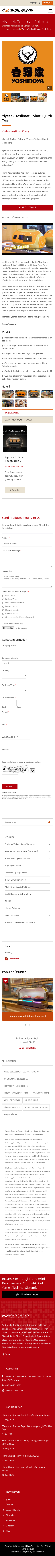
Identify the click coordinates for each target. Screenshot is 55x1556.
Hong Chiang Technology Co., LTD (34, 1546)
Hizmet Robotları (13, 908)
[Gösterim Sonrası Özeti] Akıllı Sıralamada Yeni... (26, 1415)
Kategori (16, 29)
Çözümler (10, 1515)
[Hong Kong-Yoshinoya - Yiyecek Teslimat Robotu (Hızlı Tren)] (21, 394)
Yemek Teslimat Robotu (38, 1244)
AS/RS (8, 901)
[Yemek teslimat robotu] (24, 99)
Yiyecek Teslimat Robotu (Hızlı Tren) (36, 29)
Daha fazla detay (27, 1047)
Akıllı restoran (12, 1100)
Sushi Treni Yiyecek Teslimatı (18, 858)
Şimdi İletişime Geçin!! (27, 1295)
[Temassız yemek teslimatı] (42, 97)
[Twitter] (6, 1354)
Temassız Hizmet (41, 1093)
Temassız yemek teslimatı (16, 1086)
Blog (8, 1531)
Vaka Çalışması (12, 915)
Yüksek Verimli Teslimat (16, 1093)
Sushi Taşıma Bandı (28, 1248)
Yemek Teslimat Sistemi (13, 1248)
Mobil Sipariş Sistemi (13, 1251)
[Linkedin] (9, 1354)
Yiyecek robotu (12, 1107)
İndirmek (14, 958)
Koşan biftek (10, 1115)
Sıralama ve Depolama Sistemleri (20, 844)
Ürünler (9, 1505)
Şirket (8, 1499)
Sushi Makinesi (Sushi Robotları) (20, 922)
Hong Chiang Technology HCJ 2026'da (21, 1455)
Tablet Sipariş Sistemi (28, 1251)
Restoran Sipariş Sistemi (16, 873)
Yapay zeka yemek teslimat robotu (21, 1072)
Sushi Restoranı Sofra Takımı (18, 894)
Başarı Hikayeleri (13, 1510)
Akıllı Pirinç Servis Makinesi (18, 887)
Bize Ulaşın (9, 1254)
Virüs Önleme (31, 1100)
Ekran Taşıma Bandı (43, 1248)
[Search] (49, 822)
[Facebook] (3, 1354)
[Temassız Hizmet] (15, 97)
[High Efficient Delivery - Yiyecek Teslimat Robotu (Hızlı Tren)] (47, 394)
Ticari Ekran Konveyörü (16, 880)
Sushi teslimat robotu (36, 1107)
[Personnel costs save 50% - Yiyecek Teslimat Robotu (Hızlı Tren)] (8, 403)
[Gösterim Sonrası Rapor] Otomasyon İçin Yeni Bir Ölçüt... (27, 1428)
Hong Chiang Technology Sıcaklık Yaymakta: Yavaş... (23, 1469)
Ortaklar (10, 1526)
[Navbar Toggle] (50, 10)
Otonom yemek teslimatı (16, 1079)
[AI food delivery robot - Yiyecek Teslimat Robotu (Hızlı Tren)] (34, 394)
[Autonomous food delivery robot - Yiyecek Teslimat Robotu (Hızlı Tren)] (8, 394)
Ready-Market (38, 1552)
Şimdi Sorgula (29, 207)
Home (8, 29)
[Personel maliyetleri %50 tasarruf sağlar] (34, 99)
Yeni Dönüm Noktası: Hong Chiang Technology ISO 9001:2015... (27, 1442)
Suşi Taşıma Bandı (13, 866)
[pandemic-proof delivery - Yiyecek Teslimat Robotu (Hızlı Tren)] (21, 403)
